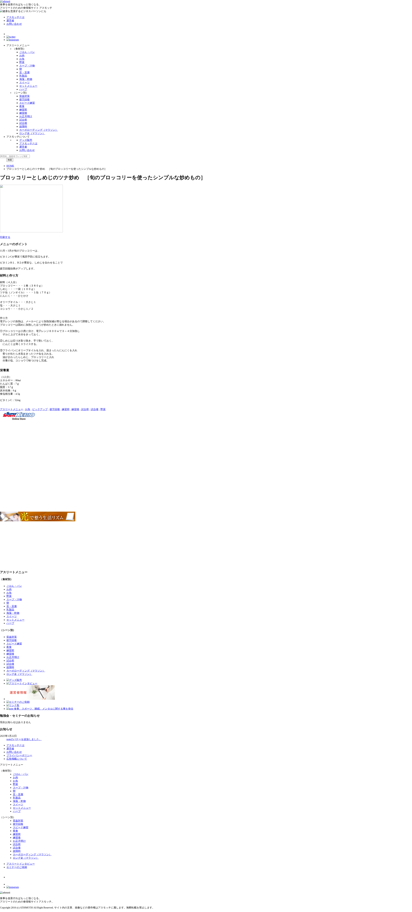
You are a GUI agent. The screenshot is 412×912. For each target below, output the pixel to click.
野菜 (21, 62)
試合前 (23, 119)
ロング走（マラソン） (32, 133)
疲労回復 (24, 99)
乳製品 (23, 75)
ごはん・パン (27, 52)
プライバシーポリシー (19, 755)
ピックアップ (40, 409)
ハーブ (23, 89)
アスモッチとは (15, 17)
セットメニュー (28, 86)
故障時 (23, 126)
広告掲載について (16, 758)
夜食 (21, 106)
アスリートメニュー (11, 409)
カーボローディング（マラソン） (38, 130)
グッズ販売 (25, 140)
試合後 (23, 123)
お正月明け (25, 116)
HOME (10, 165)
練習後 (23, 113)
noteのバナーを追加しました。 (24, 739)
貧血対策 (24, 96)
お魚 (21, 58)
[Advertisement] (96, 444)
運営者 (10, 20)
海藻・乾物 (25, 79)
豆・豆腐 (24, 72)
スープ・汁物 (27, 65)
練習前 (23, 109)
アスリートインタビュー (20, 863)
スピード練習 (27, 102)
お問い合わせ (14, 24)
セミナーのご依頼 (16, 867)
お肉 (21, 55)
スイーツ (24, 82)
